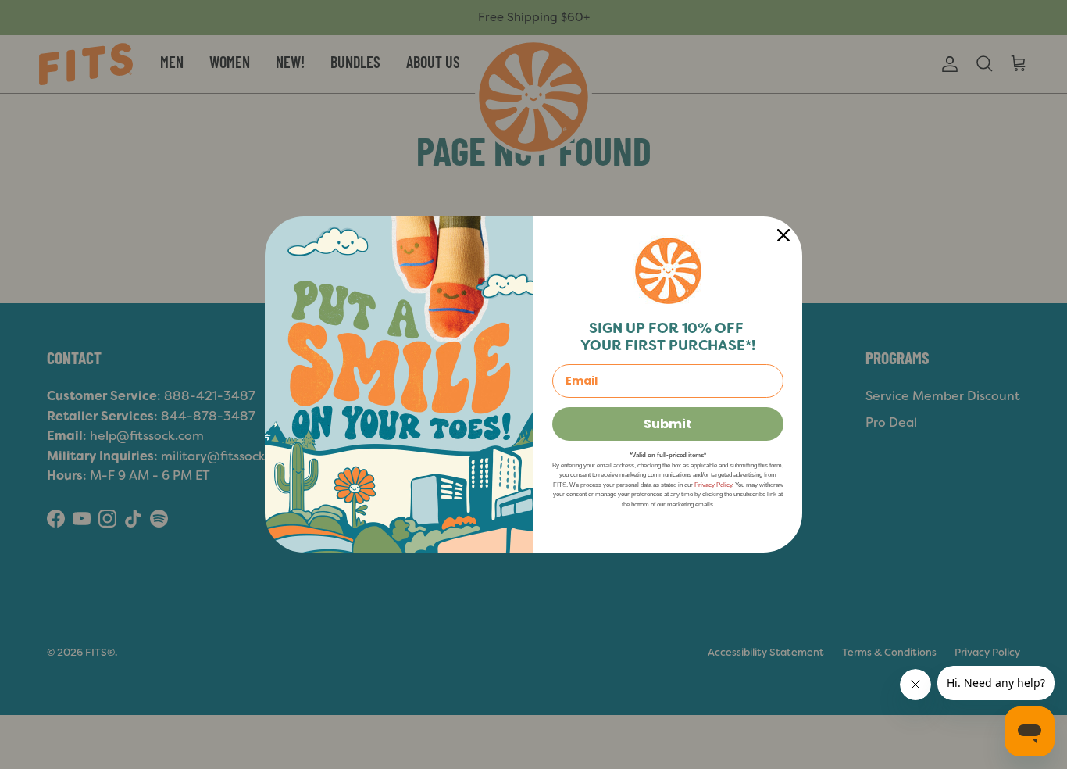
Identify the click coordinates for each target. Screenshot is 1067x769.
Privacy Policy (713, 484)
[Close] (783, 235)
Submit (668, 424)
